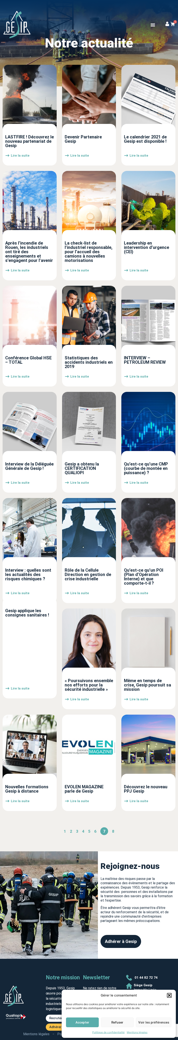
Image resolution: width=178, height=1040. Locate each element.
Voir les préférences (153, 1022)
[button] (169, 995)
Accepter (82, 1022)
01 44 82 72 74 (146, 978)
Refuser (117, 1022)
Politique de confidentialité (108, 1032)
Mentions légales (137, 1032)
